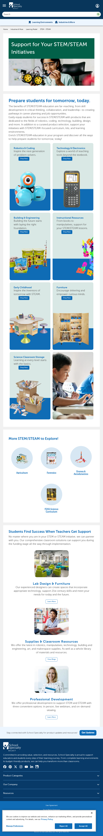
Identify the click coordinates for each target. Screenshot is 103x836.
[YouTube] (26, 767)
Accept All (83, 826)
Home (5, 29)
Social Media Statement (51, 810)
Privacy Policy (47, 819)
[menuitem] (40, 22)
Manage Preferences (14, 826)
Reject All (64, 826)
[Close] (92, 813)
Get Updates (88, 733)
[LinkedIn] (31, 767)
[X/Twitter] (15, 767)
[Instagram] (21, 767)
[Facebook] (4, 767)
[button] (98, 14)
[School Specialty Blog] (37, 767)
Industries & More (17, 29)
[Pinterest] (10, 767)
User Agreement (52, 805)
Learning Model (31, 29)
